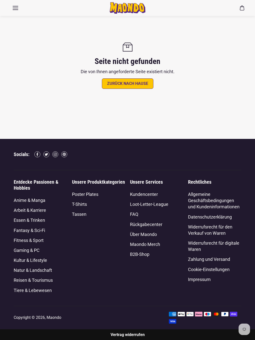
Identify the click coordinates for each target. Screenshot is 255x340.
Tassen (79, 214)
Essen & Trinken (29, 220)
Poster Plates (85, 194)
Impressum (199, 279)
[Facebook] (37, 154)
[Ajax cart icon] (242, 8)
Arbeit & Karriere (30, 210)
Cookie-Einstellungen (209, 269)
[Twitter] (46, 154)
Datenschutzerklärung (210, 217)
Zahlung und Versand (209, 259)
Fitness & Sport (29, 240)
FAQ (134, 214)
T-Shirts (79, 204)
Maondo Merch (145, 244)
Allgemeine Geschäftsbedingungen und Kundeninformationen (214, 200)
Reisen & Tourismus (33, 280)
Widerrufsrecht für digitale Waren (213, 246)
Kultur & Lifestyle (30, 260)
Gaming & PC (27, 250)
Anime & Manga (29, 200)
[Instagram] (55, 154)
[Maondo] (127, 8)
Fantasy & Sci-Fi (29, 230)
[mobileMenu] (15, 7)
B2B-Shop (139, 254)
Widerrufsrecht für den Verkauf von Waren (210, 230)
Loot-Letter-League (149, 204)
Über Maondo (143, 234)
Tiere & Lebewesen (33, 290)
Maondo (54, 317)
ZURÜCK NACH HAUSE (127, 83)
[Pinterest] (64, 154)
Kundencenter (144, 194)
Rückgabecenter (146, 224)
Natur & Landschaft (33, 270)
